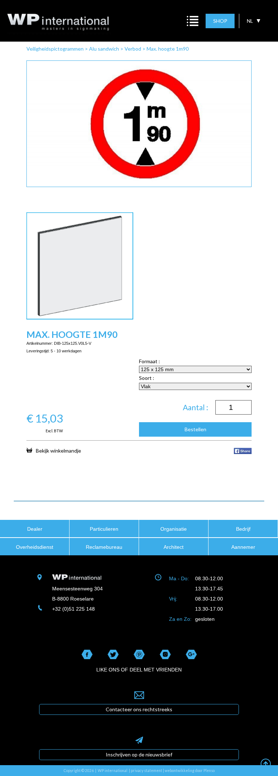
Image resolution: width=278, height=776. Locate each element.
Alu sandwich (104, 49)
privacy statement (146, 770)
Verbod (133, 49)
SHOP (220, 21)
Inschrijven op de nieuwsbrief (139, 754)
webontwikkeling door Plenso (190, 770)
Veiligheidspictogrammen (55, 49)
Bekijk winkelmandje (58, 450)
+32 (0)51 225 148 (73, 609)
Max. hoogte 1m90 (168, 49)
